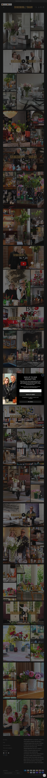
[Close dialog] (43, 375)
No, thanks (30, 401)
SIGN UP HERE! (30, 394)
